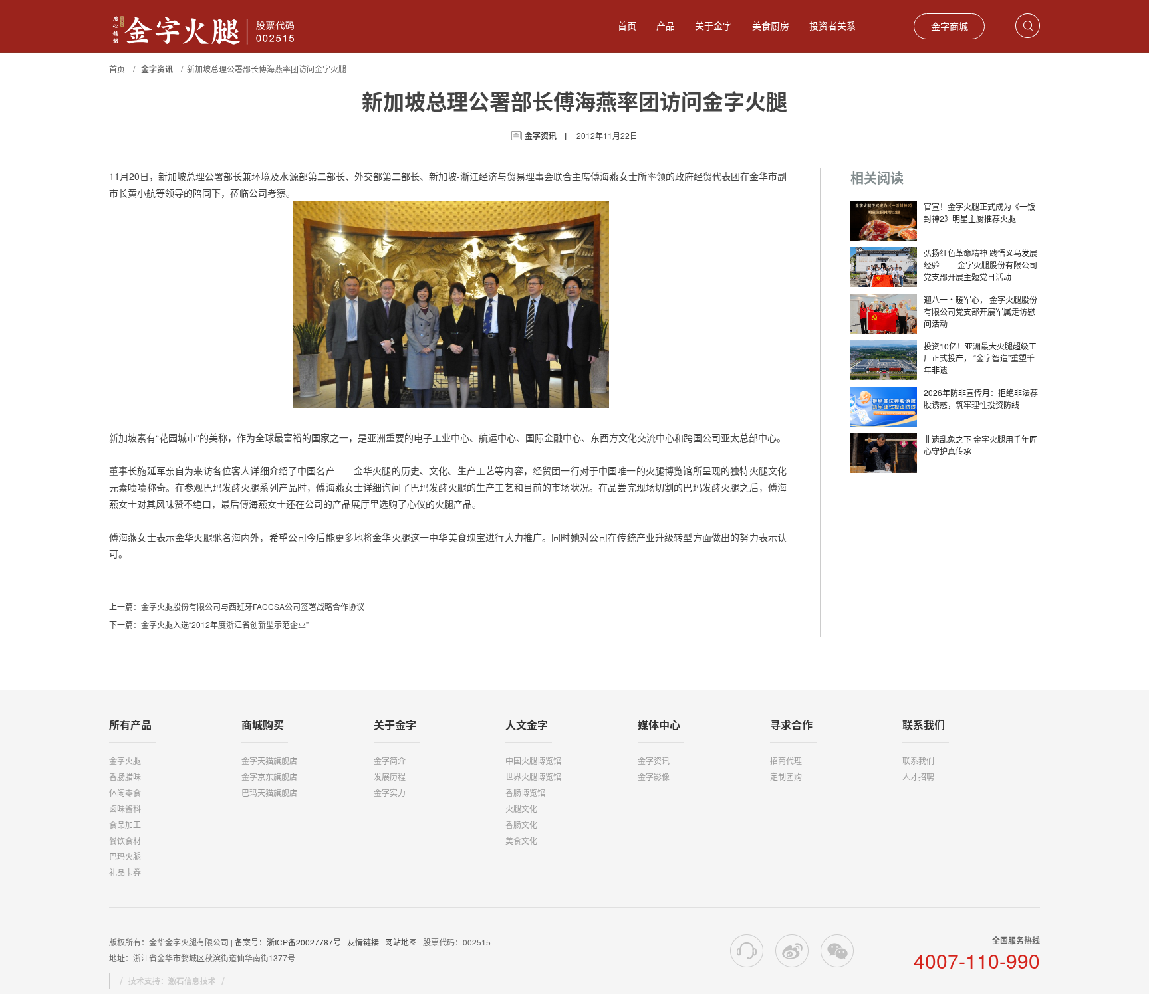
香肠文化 (521, 824)
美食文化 (521, 840)
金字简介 (390, 760)
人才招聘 (918, 776)
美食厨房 (770, 25)
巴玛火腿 (125, 856)
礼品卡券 (125, 872)
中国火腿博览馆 (533, 760)
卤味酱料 (125, 808)
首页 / (124, 68)
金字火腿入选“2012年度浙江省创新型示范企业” (225, 624)
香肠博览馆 (525, 792)
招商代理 (786, 760)
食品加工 (125, 824)
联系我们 (918, 760)
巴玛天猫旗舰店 (269, 792)
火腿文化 (521, 808)
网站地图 (401, 941)
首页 (627, 25)
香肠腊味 (125, 776)
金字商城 (949, 26)
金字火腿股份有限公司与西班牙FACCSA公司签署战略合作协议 (252, 606)
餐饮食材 (125, 840)
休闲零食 (125, 792)
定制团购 (786, 776)
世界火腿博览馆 (533, 776)
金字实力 (390, 792)
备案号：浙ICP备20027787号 (288, 941)
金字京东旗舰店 (269, 776)
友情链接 (363, 941)
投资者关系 (832, 25)
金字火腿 (125, 760)
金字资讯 (654, 760)
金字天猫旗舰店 (269, 760)
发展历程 (390, 776)
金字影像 (654, 776)
